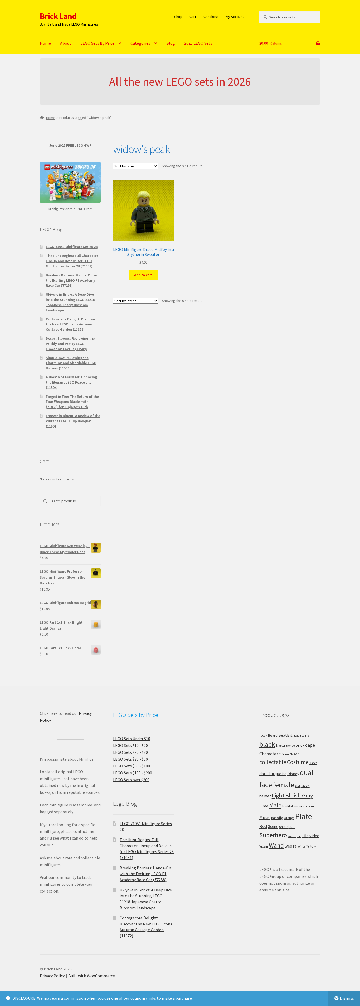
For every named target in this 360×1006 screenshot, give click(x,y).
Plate (303, 816)
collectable (272, 762)
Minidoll (288, 806)
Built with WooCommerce (91, 975)
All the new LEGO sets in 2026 (180, 81)
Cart (192, 16)
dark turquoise (272, 773)
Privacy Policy (52, 975)
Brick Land (58, 16)
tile (305, 835)
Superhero (273, 835)
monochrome (304, 806)
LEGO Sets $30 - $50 (130, 759)
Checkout (210, 16)
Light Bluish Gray (292, 795)
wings (301, 846)
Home (45, 43)
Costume (298, 762)
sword (292, 836)
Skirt (292, 827)
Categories (140, 43)
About (65, 43)
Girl (297, 786)
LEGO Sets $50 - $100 (131, 766)
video (314, 835)
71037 (263, 735)
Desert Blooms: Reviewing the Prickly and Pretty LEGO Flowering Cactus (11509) (70, 343)
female (283, 784)
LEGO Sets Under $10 (131, 738)
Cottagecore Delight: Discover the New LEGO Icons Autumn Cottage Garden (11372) (70, 324)
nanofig (277, 817)
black (267, 744)
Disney (293, 773)
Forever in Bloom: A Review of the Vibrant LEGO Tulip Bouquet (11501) (73, 421)
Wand (276, 845)
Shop (178, 16)
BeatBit (285, 735)
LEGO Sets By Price (97, 43)
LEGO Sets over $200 (131, 779)
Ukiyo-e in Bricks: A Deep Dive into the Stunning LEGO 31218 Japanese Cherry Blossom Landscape (70, 302)
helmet (265, 796)
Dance (313, 763)
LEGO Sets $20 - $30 (130, 752)
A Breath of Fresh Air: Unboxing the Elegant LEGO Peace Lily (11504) (71, 382)
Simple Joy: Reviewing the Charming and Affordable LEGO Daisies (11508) (71, 363)
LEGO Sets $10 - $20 (130, 745)
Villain (263, 846)
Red (263, 826)
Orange (289, 818)
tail (299, 836)
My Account (235, 16)
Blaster (280, 745)
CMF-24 (294, 754)
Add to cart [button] (143, 274)
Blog (170, 43)
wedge (291, 846)
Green (305, 786)
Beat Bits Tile (301, 735)
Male (275, 805)
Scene (273, 826)
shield (284, 826)
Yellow (311, 846)
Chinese (284, 754)
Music (264, 817)
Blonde (290, 745)
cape (310, 745)
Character (268, 754)
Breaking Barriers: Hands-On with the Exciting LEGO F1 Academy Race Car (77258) (73, 280)
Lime (263, 806)
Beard (273, 735)
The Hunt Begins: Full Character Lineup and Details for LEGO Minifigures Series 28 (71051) (72, 261)
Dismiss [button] (347, 998)
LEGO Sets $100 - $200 (132, 772)
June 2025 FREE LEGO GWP (70, 145)
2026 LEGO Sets (198, 43)
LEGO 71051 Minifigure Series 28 (72, 246)
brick (299, 745)
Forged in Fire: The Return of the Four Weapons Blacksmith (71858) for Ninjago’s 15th (72, 401)
